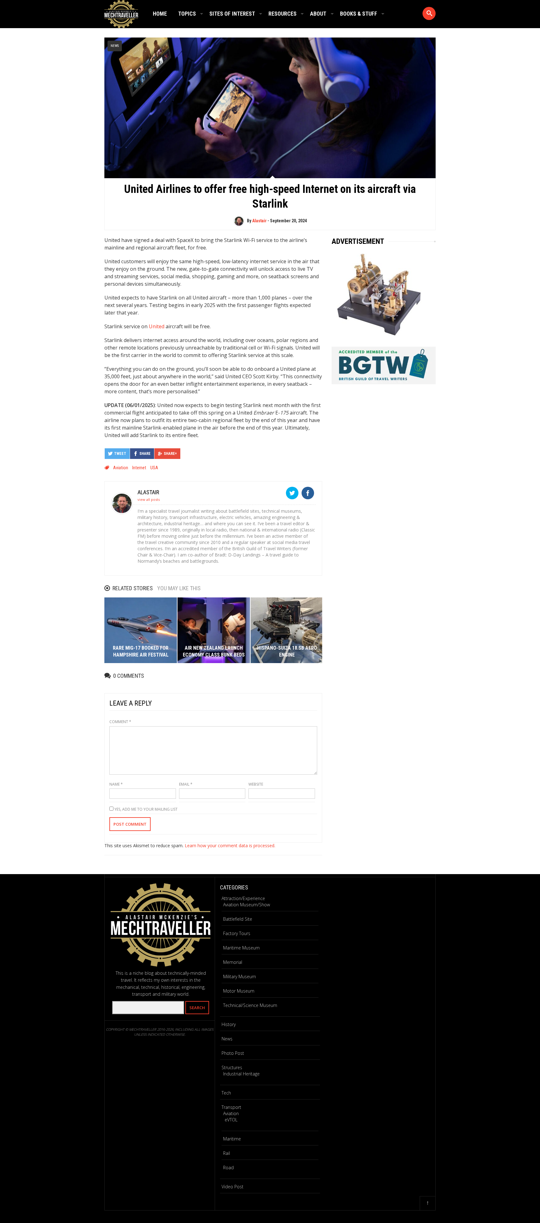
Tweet (120, 453)
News (115, 46)
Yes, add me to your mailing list (145, 809)
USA (154, 468)
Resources (282, 13)
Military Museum (239, 976)
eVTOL (231, 1120)
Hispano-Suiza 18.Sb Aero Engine (287, 651)
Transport (231, 1107)
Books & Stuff (358, 13)
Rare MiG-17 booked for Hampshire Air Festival (140, 651)
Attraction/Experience (243, 898)
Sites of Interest (232, 13)
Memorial (232, 962)
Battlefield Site (237, 919)
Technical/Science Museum (250, 1005)
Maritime (232, 1139)
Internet (139, 468)
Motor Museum (238, 991)
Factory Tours (236, 933)
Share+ (170, 453)
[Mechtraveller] (121, 13)
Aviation (120, 468)
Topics (187, 13)
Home (160, 13)
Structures (232, 1067)
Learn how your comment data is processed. (230, 845)
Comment (120, 721)
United (156, 326)
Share (145, 453)
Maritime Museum (241, 948)
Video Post (232, 1187)
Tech (226, 1093)
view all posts (149, 499)
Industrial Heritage (241, 1074)
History (229, 1024)
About (318, 13)
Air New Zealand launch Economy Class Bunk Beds (214, 651)
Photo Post (233, 1053)
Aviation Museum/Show (246, 905)
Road (228, 1167)
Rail (226, 1153)
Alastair (259, 220)
